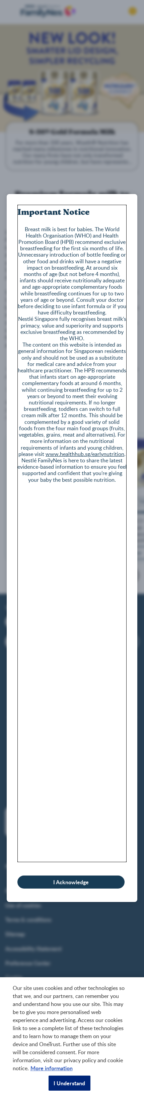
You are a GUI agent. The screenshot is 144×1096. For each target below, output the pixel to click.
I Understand (69, 1083)
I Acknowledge (71, 882)
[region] (72, 1036)
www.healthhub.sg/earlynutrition (85, 454)
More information (51, 1068)
